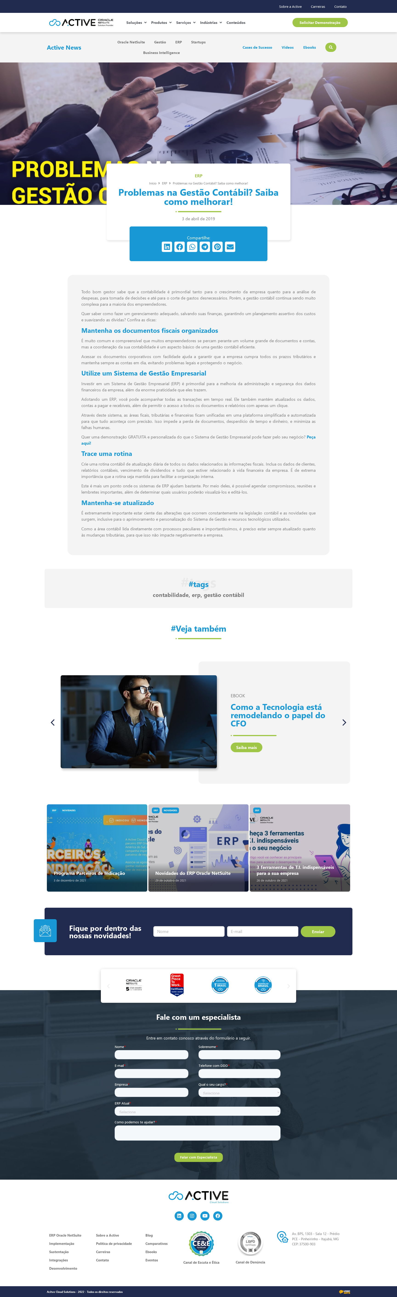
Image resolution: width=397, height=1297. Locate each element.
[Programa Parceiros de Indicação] (97, 848)
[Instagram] (192, 1216)
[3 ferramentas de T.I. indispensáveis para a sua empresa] (300, 848)
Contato (340, 6)
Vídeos (288, 47)
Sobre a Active (290, 6)
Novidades (69, 810)
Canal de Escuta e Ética (201, 1262)
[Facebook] (217, 1216)
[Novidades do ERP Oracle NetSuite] (198, 848)
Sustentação (59, 1251)
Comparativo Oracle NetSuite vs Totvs (269, 714)
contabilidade (171, 594)
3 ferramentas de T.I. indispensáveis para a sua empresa (295, 870)
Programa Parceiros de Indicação (89, 873)
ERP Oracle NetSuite (65, 1235)
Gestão (160, 42)
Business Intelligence (161, 52)
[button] (167, 247)
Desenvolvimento (63, 1268)
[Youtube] (205, 1216)
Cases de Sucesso (257, 47)
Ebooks (309, 47)
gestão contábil (224, 594)
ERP (178, 42)
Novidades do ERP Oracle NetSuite (193, 873)
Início (152, 183)
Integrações (58, 1260)
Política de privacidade (114, 1243)
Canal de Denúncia (250, 1262)
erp (196, 594)
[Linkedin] (179, 1216)
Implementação (61, 1243)
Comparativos (156, 1243)
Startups (198, 42)
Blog (149, 1235)
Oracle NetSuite (131, 42)
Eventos (151, 1260)
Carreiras (318, 6)
